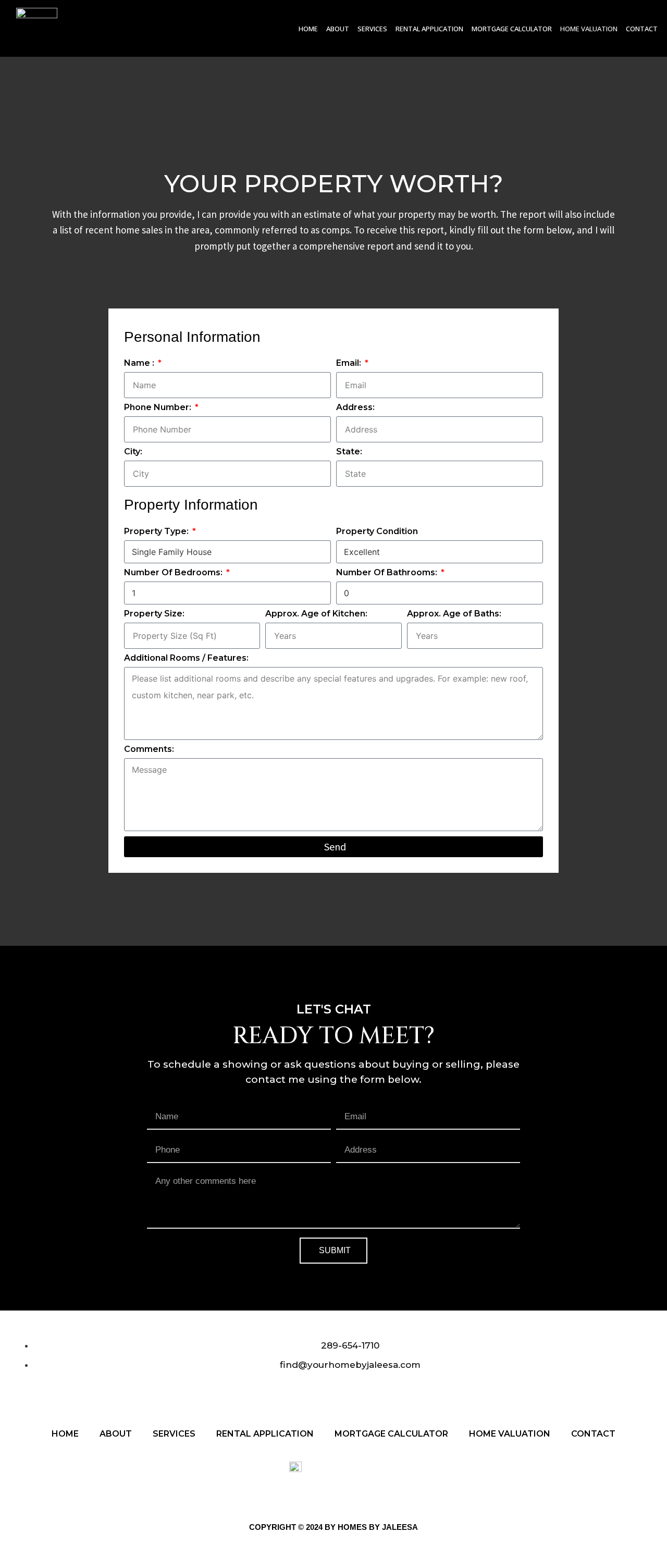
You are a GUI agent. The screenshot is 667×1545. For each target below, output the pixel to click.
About (337, 28)
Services (372, 28)
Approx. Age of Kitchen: (316, 614)
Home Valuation (588, 28)
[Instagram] (317, 1395)
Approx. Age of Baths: (454, 614)
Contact (642, 28)
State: (349, 452)
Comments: (149, 749)
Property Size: (154, 614)
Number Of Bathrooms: (387, 572)
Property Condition (377, 531)
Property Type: (157, 531)
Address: (355, 407)
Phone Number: (158, 407)
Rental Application (429, 28)
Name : (140, 363)
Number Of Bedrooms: (174, 572)
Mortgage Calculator (512, 28)
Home (308, 28)
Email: (349, 363)
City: (133, 452)
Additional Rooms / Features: (186, 658)
